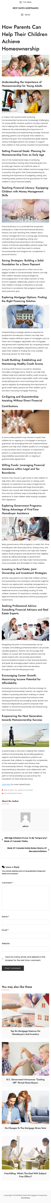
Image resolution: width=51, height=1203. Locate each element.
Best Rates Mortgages (25, 8)
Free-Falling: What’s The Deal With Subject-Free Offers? (25, 1175)
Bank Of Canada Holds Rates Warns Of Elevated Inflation (27, 850)
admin (26, 826)
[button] (25, 15)
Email (5, 930)
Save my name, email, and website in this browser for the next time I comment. (25, 959)
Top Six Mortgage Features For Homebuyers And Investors (25, 1032)
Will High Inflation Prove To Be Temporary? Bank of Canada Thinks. (25, 840)
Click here (6, 784)
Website (6, 943)
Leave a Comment (25, 790)
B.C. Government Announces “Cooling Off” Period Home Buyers (25, 1081)
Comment (7, 882)
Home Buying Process (13, 793)
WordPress (25, 1198)
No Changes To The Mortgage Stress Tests (25, 1128)
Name (5, 916)
